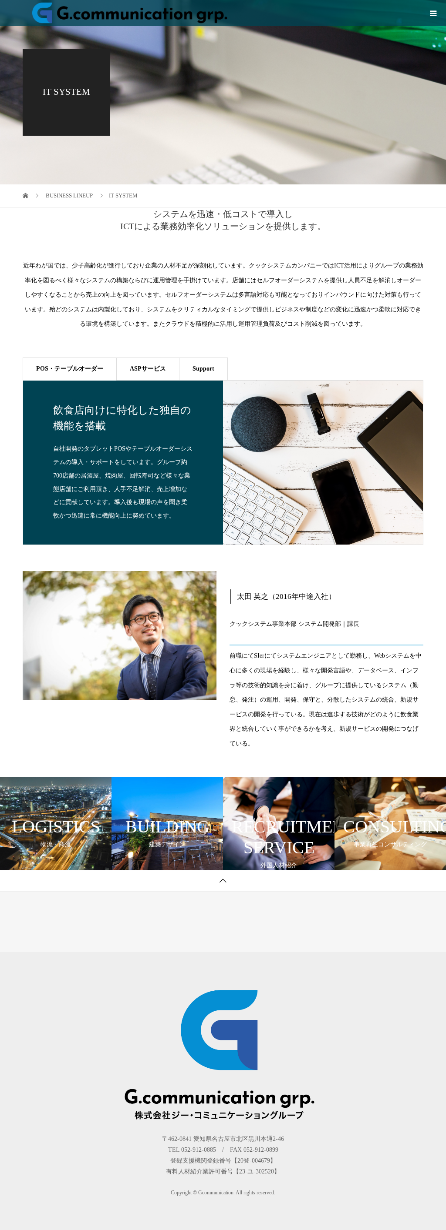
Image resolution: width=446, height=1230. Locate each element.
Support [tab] (203, 368)
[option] (223, 463)
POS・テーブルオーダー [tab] (69, 368)
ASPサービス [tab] (148, 368)
